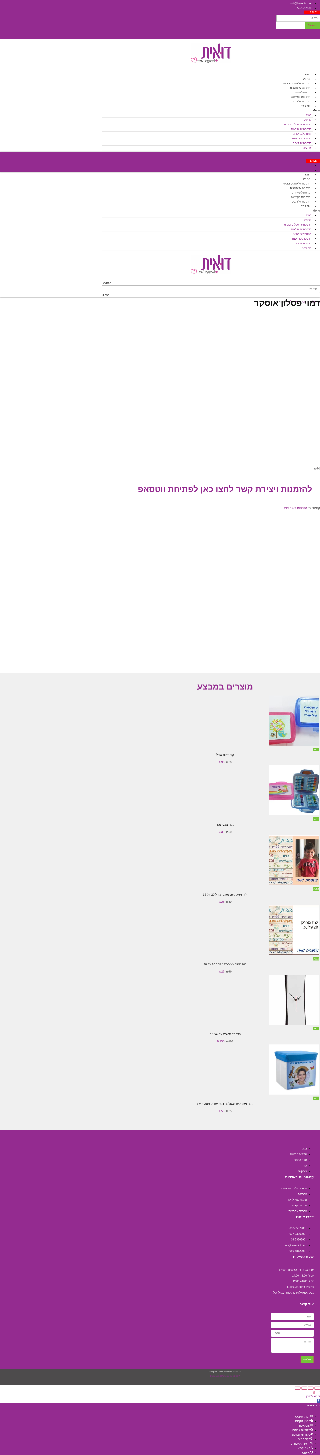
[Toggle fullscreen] (304, 1388)
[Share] (311, 1388)
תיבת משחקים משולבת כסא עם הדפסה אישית (225, 1104)
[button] (312, 12)
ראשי (307, 74)
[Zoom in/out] (297, 1388)
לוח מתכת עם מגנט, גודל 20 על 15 (225, 894)
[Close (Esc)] (317, 1388)
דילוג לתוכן (313, 1396)
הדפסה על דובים (301, 101)
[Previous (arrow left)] (317, 1392)
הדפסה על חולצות (300, 87)
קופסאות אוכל (225, 755)
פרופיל (306, 78)
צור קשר (305, 106)
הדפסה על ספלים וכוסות (296, 83)
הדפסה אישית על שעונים (225, 1034)
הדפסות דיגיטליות (295, 508)
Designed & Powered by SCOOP (225, 1376)
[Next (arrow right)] (311, 1392)
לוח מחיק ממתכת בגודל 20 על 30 (225, 964)
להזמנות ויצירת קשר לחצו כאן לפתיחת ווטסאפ (225, 489)
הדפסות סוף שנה (300, 96)
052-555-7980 (311, 153)
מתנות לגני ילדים (301, 92)
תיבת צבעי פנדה (225, 824)
